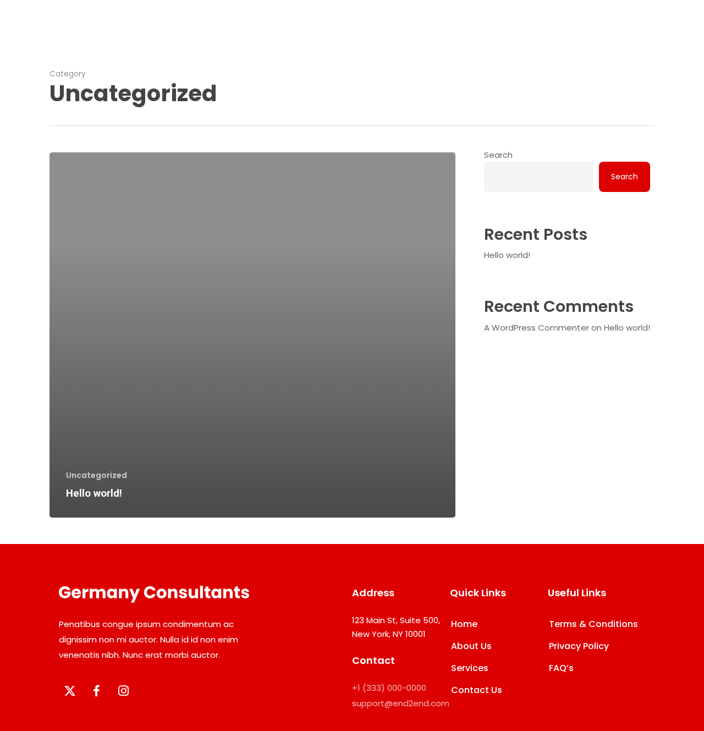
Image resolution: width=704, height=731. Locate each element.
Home (464, 624)
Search (498, 155)
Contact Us (476, 690)
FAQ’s (561, 668)
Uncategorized (96, 475)
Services (469, 668)
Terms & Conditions (593, 624)
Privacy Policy (579, 646)
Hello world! (507, 255)
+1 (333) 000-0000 (389, 688)
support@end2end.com (400, 703)
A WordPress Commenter (536, 327)
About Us (471, 646)
